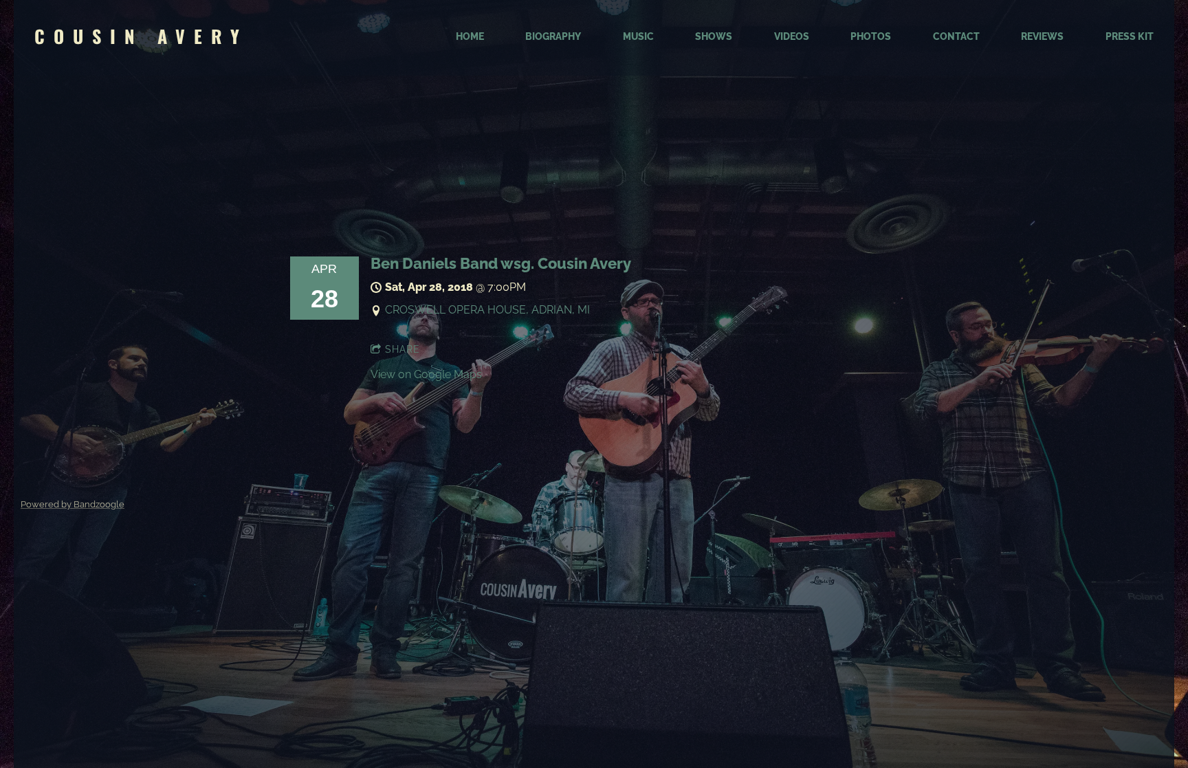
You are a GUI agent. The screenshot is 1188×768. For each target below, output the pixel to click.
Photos (870, 36)
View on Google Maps (426, 374)
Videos (791, 36)
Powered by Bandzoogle (72, 503)
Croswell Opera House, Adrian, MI (487, 309)
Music (638, 36)
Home (470, 36)
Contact (956, 36)
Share (402, 349)
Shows (713, 36)
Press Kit (1130, 36)
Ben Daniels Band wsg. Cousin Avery (501, 263)
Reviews (1042, 36)
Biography (553, 36)
